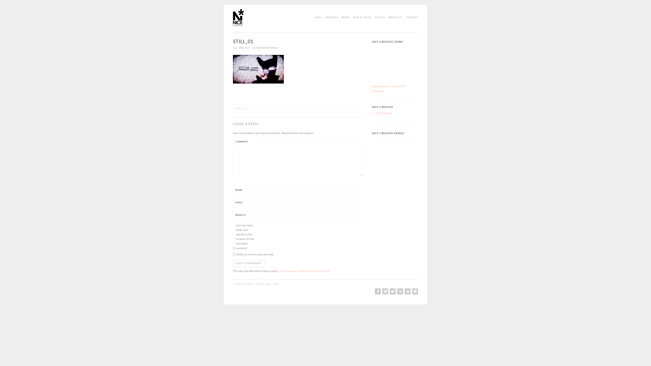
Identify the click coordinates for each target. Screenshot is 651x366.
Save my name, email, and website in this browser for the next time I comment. (245, 237)
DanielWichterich (266, 48)
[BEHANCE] (400, 291)
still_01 (240, 109)
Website (240, 215)
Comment (241, 144)
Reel (318, 17)
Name (239, 190)
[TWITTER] (392, 291)
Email (240, 203)
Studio (380, 17)
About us (395, 17)
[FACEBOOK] (377, 291)
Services (331, 17)
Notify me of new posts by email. (255, 254)
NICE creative (382, 107)
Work (345, 17)
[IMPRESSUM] (414, 291)
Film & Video (362, 17)
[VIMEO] (385, 291)
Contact (411, 17)
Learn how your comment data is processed (304, 271)
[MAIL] (407, 291)
